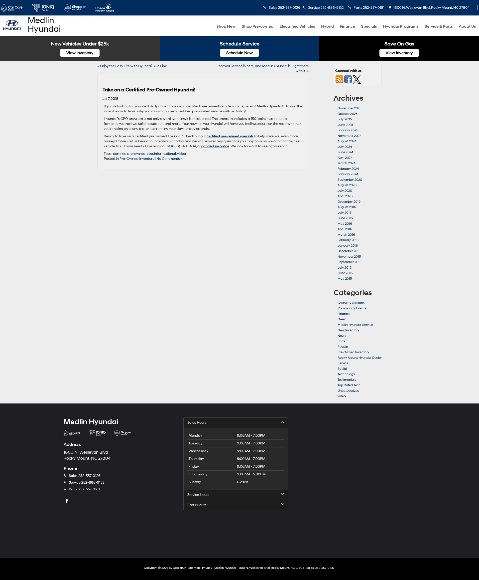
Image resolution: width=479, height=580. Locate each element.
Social (342, 369)
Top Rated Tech (349, 385)
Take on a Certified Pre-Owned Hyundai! (149, 90)
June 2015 (345, 273)
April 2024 (345, 158)
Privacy (207, 568)
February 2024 (348, 169)
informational (165, 154)
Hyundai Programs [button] (401, 26)
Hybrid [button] (327, 26)
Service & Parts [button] (439, 26)
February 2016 (348, 240)
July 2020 (345, 191)
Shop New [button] (226, 26)
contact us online (215, 146)
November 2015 (349, 257)
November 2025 (349, 108)
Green (342, 319)
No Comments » (169, 159)
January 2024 (348, 174)
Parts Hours (196, 505)
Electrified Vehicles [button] (297, 26)
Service (343, 363)
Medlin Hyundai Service (355, 325)
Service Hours (198, 495)
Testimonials (347, 380)
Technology (346, 374)
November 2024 (349, 136)
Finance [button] (347, 26)
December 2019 (349, 202)
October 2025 (348, 114)
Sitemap (194, 568)
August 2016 (347, 207)
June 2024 (345, 152)
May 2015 (345, 279)
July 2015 (344, 268)
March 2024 (347, 163)
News (342, 336)
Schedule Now (239, 52)
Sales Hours (196, 422)
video (181, 154)
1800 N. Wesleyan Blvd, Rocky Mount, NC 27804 (431, 7)
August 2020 (347, 185)
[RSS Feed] (339, 79)
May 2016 (345, 224)
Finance (344, 314)
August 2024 (347, 141)
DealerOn (179, 568)
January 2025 (348, 130)
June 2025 (345, 125)
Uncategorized (348, 391)
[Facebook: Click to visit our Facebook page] (67, 501)
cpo (150, 154)
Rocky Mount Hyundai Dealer (360, 358)
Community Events (352, 308)
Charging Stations (351, 303)
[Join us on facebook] (348, 79)
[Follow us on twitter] (357, 79)
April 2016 (345, 229)
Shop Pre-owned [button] (257, 26)
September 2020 (350, 180)
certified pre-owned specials (230, 136)
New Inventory (348, 330)
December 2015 (349, 251)
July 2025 (345, 119)
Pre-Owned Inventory (137, 159)
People (343, 347)
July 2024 (345, 147)
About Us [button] (467, 26)
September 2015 (349, 262)
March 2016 (346, 235)
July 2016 (345, 213)
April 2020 (345, 196)
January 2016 (348, 246)
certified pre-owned (129, 154)
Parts (341, 341)
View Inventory (79, 52)
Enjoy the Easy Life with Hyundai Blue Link (133, 66)
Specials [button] (369, 26)
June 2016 (345, 218)
